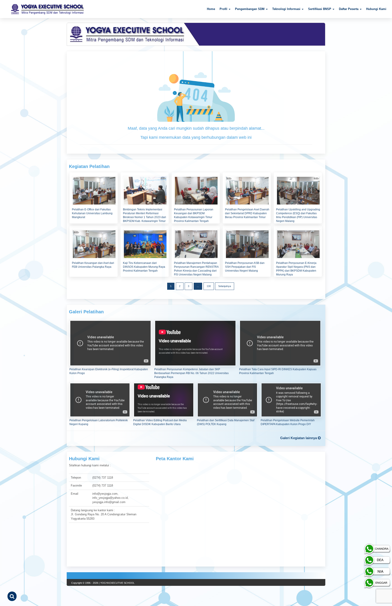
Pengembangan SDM (250, 9)
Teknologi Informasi (286, 9)
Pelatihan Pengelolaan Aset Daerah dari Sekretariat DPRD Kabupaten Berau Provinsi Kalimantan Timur (247, 213)
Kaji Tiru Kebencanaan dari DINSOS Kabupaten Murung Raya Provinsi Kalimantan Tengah (144, 266)
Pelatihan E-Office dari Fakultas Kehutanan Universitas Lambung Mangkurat (92, 213)
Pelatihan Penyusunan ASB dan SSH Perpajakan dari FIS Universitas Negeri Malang (245, 266)
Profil (224, 9)
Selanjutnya (224, 286)
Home (211, 9)
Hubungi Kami (376, 9)
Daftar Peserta (349, 9)
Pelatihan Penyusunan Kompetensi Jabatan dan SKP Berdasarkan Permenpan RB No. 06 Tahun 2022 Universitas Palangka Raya (191, 373)
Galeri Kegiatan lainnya (299, 438)
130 (209, 286)
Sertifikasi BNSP (320, 9)
